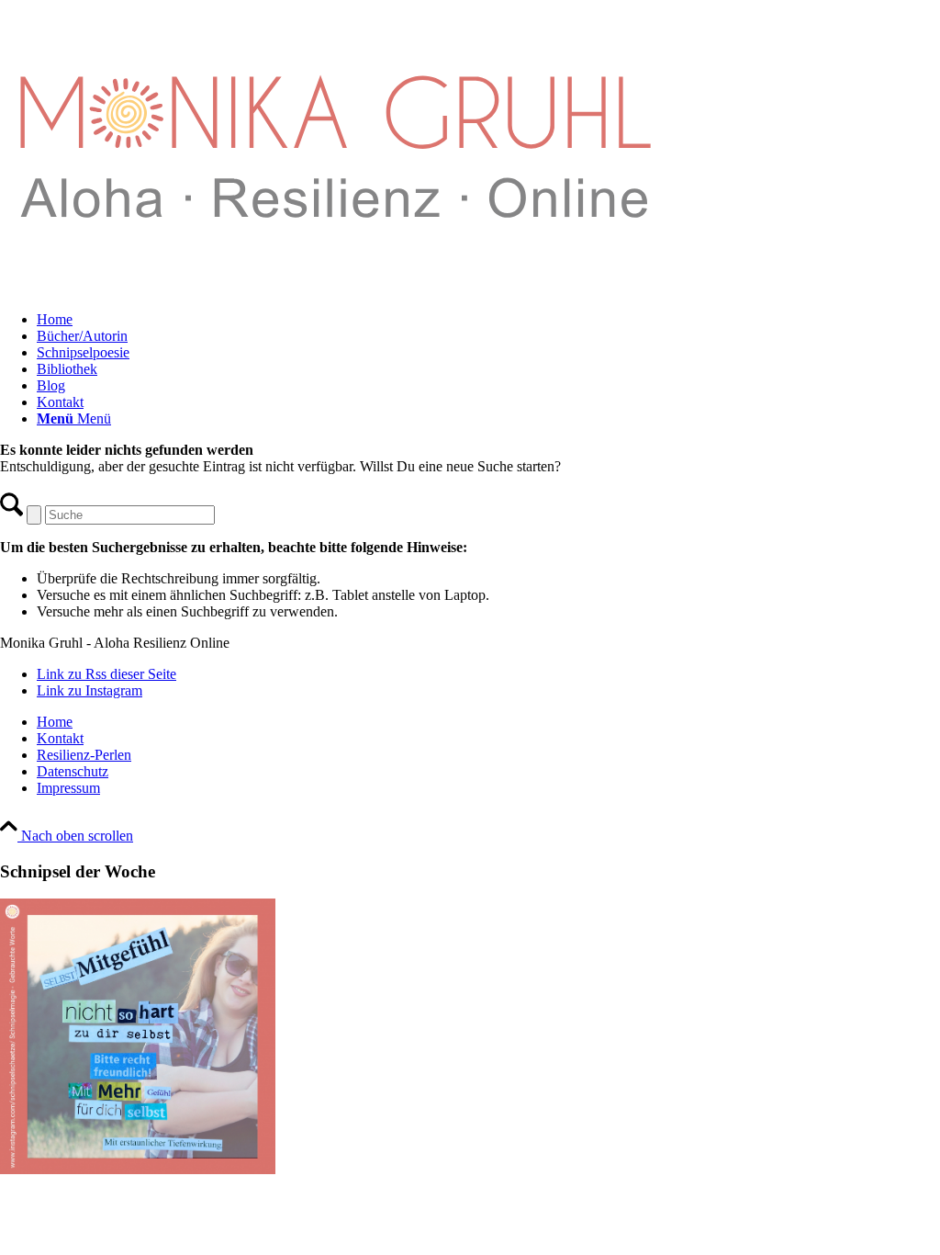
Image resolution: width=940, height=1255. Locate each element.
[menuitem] (488, 319)
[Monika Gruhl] (334, 288)
